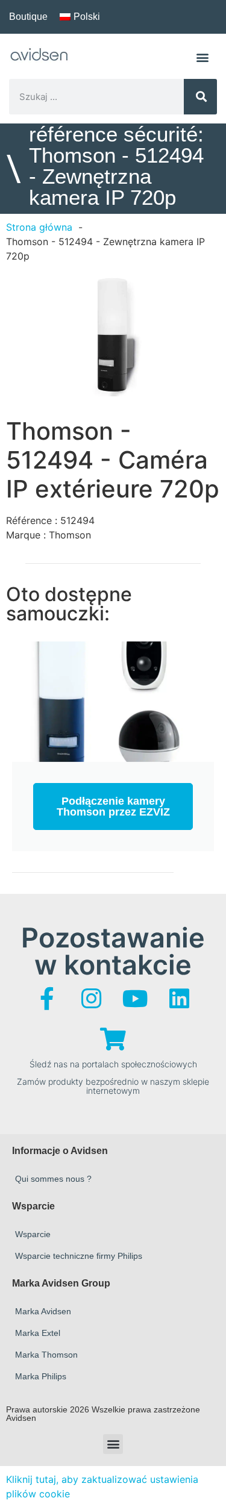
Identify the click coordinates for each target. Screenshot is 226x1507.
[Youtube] (135, 998)
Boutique (28, 16)
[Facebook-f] (47, 998)
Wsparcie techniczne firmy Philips (78, 1256)
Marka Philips (40, 1376)
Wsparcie (33, 1234)
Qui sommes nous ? (53, 1179)
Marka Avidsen (43, 1311)
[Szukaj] (200, 96)
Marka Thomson (46, 1354)
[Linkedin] (179, 998)
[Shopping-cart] (113, 1039)
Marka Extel (37, 1333)
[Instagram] (91, 998)
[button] (203, 57)
